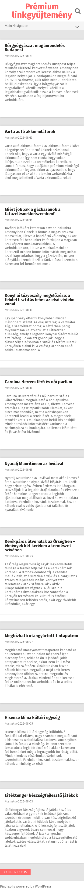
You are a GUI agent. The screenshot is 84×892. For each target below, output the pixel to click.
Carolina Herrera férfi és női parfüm (38, 381)
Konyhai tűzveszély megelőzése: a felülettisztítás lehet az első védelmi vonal (40, 300)
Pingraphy (7, 886)
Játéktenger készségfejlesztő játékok (41, 795)
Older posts (16, 872)
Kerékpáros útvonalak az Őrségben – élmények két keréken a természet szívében (40, 546)
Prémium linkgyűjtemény (42, 10)
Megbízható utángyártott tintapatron (41, 635)
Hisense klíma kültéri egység (32, 717)
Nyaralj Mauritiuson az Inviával (34, 463)
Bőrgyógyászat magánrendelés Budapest (35, 47)
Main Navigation (16, 26)
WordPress (43, 886)
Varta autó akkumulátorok (30, 131)
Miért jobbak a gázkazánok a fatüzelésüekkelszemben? (32, 211)
